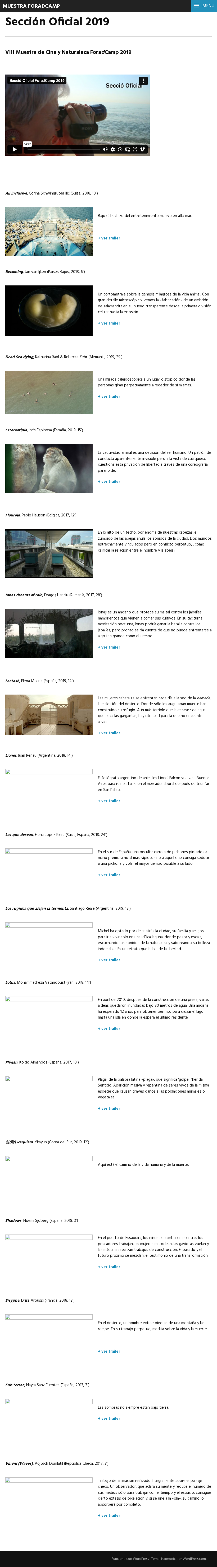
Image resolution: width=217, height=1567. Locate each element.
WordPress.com (194, 1559)
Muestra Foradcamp (31, 6)
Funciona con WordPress (130, 1559)
